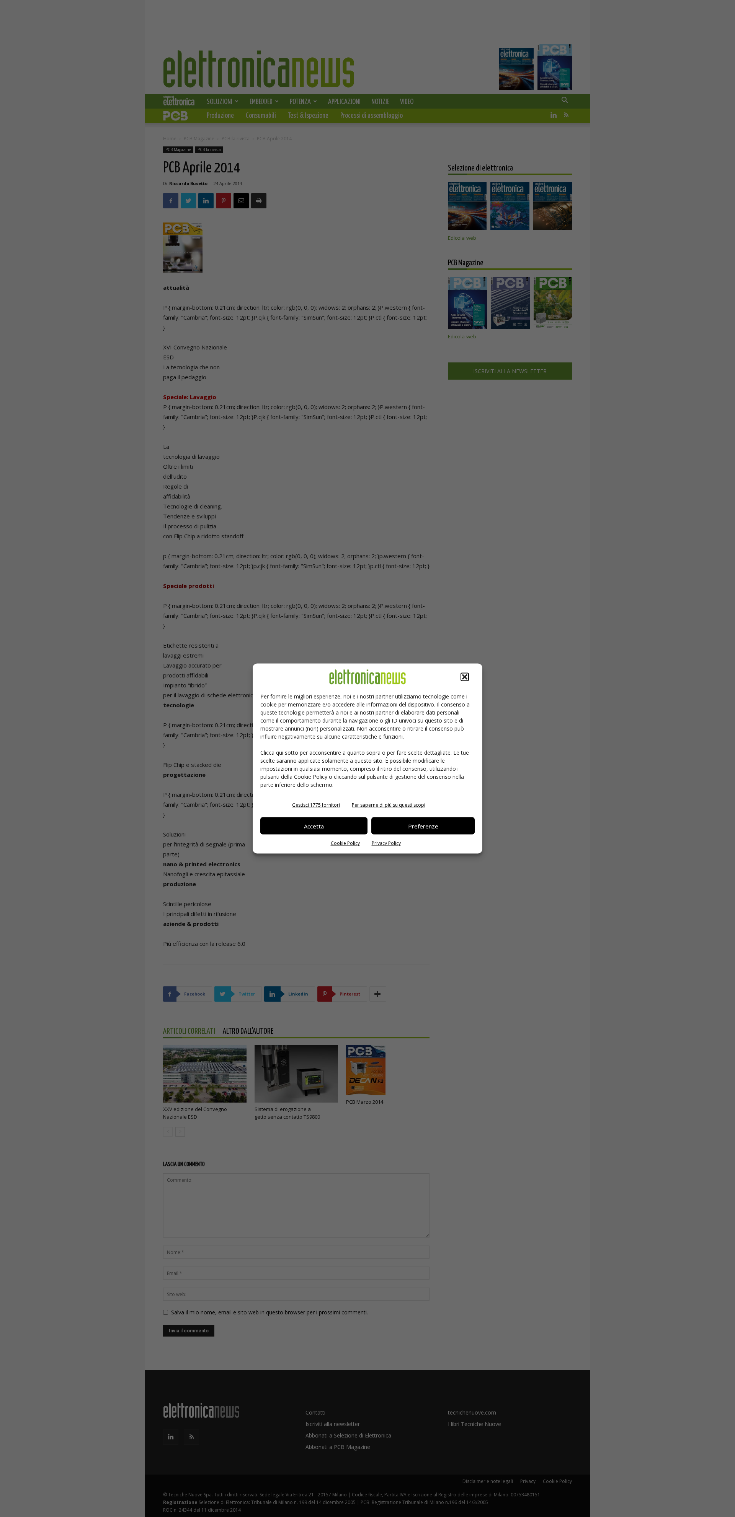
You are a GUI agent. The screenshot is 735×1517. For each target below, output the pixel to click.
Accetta (314, 826)
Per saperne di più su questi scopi (388, 805)
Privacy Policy (386, 843)
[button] (465, 677)
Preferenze (423, 826)
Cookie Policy (345, 843)
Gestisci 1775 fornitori (316, 805)
